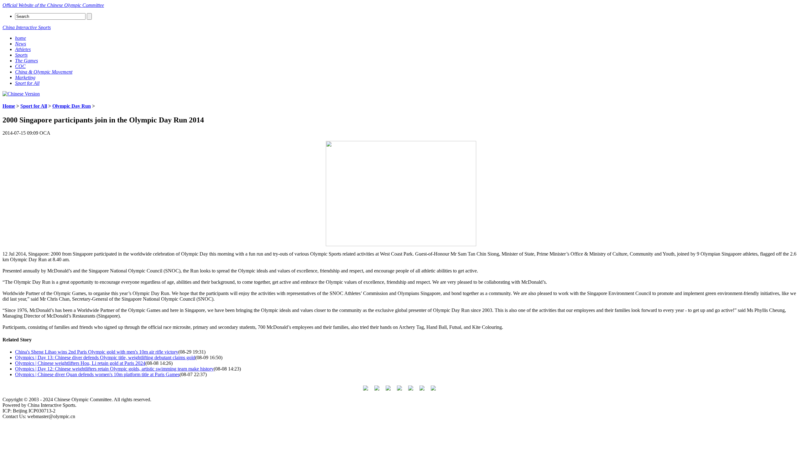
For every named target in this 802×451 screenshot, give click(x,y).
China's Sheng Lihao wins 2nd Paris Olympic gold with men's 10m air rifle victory (96, 352)
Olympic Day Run (71, 106)
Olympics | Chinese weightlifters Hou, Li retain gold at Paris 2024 (80, 363)
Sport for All (33, 106)
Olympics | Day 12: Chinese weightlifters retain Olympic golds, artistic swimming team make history (114, 368)
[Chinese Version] (21, 93)
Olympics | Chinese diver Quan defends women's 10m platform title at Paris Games (97, 374)
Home (9, 106)
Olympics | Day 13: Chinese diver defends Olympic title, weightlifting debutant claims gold (105, 357)
